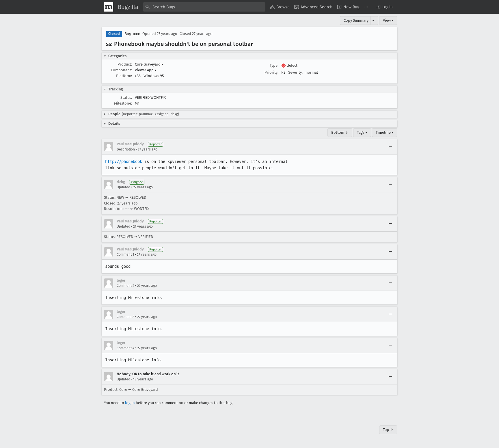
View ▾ (388, 20)
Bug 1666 (132, 33)
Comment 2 (125, 286)
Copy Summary (356, 20)
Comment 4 (125, 348)
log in (130, 403)
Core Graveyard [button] (149, 64)
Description (126, 149)
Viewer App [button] (146, 70)
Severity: (295, 72)
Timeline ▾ (385, 132)
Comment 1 (125, 254)
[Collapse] (390, 146)
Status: (126, 97)
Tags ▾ (362, 132)
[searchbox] (204, 7)
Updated (123, 187)
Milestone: (123, 103)
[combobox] (204, 7)
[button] (384, 7)
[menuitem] (280, 7)
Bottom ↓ (340, 132)
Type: (274, 65)
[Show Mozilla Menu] (108, 7)
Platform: (124, 76)
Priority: (271, 72)
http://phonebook (123, 161)
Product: (125, 64)
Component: (121, 70)
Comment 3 (125, 317)
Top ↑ (388, 429)
